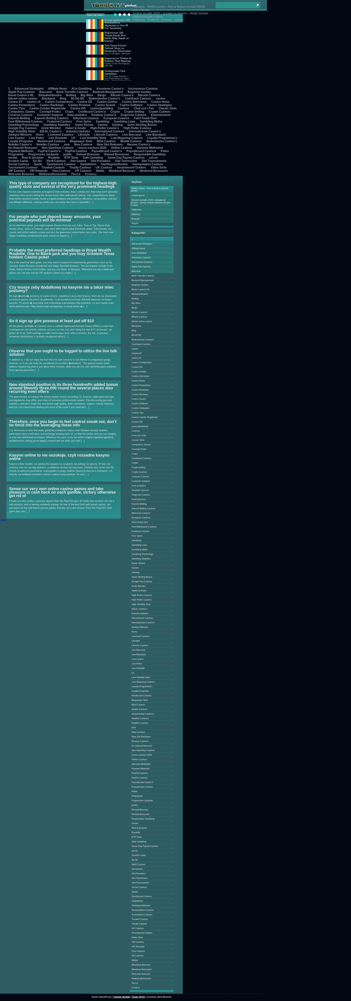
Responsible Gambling (149, 154)
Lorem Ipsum (141, 9)
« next (3, 520)
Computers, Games (21, 111)
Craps (69, 111)
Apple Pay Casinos (21, 91)
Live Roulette (58, 137)
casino (160, 98)
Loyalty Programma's (162, 137)
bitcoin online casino (22, 98)
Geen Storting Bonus (142, 124)
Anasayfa (139, 6)
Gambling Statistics (57, 124)
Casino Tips (16, 108)
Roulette (54, 157)
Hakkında (139, 19)
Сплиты (91, 174)
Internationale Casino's (145, 131)
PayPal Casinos (76, 151)
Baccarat (45, 91)
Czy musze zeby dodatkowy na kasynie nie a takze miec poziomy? (61, 289)
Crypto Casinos (160, 111)
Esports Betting (19, 118)
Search (257, 3)
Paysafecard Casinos (141, 151)
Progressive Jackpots (43, 154)
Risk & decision (33, 157)
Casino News (160, 101)
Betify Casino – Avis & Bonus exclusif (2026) (176, 6)
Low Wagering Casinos (127, 137)
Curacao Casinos (20, 114)
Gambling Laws (124, 121)
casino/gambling (101, 108)
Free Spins (83, 121)
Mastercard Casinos (51, 141)
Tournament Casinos (22, 167)
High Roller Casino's (104, 128)
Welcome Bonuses (21, 174)
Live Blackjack (156, 134)
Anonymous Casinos (143, 88)
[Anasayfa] (113, 5)
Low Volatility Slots (93, 137)
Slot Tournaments (154, 160)
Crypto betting (134, 111)
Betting (71, 95)
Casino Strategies (159, 105)
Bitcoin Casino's (122, 95)
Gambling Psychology (23, 124)
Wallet (100, 170)
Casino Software (131, 105)
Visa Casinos (61, 170)
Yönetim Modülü (121, 997)
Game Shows (84, 124)
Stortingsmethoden (114, 164)
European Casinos (116, 118)
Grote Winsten (51, 128)
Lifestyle (84, 134)
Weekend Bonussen (154, 170)
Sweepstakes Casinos (147, 164)
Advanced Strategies (29, 88)
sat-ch (153, 157)
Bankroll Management (108, 91)
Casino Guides (107, 101)
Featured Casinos (59, 121)
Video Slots (159, 167)
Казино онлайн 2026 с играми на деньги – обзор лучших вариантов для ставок (150, 202)
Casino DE (85, 101)
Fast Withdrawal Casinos (25, 121)
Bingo (102, 95)
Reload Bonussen (116, 154)
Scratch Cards (18, 160)
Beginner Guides (139, 91)
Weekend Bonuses (122, 170)
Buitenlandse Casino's (104, 98)
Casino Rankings (52, 105)
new (66, 144)
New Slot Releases (110, 144)
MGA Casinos (106, 141)
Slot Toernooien (126, 160)
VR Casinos (83, 170)
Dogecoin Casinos (133, 114)
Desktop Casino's (103, 114)
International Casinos (109, 131)
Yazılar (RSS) (138, 997)
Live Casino (16, 137)
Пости (75, 174)
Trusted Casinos (53, 167)
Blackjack (48, 98)
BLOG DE (77, 98)
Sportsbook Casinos (61, 164)
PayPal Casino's (49, 151)
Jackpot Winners (20, 134)
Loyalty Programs (20, 141)
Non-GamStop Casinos (58, 147)
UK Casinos (104, 167)
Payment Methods (20, 151)
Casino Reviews (79, 105)
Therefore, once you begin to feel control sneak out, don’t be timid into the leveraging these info (62, 423)
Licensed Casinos (60, 134)
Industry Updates (78, 131)
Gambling (102, 121)
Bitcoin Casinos (149, 95)
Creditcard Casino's (92, 111)
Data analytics (77, 114)
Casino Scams (105, 105)
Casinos (123, 108)
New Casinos (83, 144)
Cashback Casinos (138, 98)
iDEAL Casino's (51, 131)
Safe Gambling (93, 157)
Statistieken (88, 164)
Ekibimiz (153, 19)
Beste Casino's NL (21, 95)
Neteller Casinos (47, 144)
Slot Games (78, 160)
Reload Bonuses (88, 154)
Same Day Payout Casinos (126, 157)
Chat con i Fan (144, 108)
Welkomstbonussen (53, 174)
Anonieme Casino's (110, 88)
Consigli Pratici (50, 111)
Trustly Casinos (80, 167)
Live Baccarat (131, 134)
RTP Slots (71, 157)
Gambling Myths (151, 121)
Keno (40, 134)
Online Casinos (121, 147)
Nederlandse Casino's (161, 141)
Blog (63, 98)
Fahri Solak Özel (145, 118)
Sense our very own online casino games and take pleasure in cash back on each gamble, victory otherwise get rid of (62, 492)
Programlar (16, 154)
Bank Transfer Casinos (72, 91)
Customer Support (50, 114)
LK (73, 137)
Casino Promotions (21, 105)
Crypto (115, 111)
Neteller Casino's (20, 144)
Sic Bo (37, 160)
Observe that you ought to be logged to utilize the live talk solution (63, 353)
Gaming (117, 124)
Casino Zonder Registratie (47, 108)
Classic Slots (167, 108)
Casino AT (15, 101)
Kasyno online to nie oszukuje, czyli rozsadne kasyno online (59, 457)
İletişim (179, 19)
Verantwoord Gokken (131, 167)
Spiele (38, 164)
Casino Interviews (134, 101)
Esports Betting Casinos (52, 118)
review (12, 157)
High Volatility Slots (21, 131)
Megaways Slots (81, 141)
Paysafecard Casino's (107, 151)
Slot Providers (100, 160)
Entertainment (161, 114)
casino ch (34, 101)
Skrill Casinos (56, 160)
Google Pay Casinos (22, 128)
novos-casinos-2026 (92, 147)
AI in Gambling (81, 88)
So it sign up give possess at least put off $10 (51, 321)
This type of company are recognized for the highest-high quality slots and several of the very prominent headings (62, 185)
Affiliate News (57, 88)
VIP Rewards (39, 170)
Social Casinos (18, 164)
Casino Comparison (59, 101)
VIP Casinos (16, 170)
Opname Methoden (150, 147)
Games (102, 124)
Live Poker (36, 137)
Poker (165, 151)
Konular (167, 19)
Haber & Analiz (75, 128)
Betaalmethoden (50, 95)
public (67, 154)
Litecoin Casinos (106, 134)
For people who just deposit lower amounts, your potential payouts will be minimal (55, 218)
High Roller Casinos (137, 128)
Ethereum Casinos (86, 118)
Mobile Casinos (131, 141)
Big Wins (87, 95)
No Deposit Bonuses (22, 147)
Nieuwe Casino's (138, 144)
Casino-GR (78, 108)
